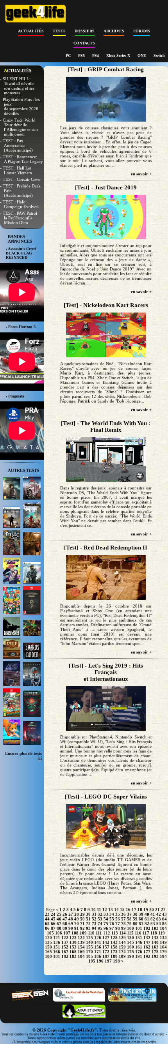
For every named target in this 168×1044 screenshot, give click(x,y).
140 (89, 942)
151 (56, 947)
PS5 (82, 55)
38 (135, 914)
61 (147, 919)
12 (104, 909)
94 (94, 928)
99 (123, 928)
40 (147, 914)
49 (76, 919)
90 (70, 928)
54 (106, 919)
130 (130, 937)
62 (152, 919)
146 (138, 942)
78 (123, 923)
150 (48, 947)
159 (122, 947)
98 (117, 928)
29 (82, 914)
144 (122, 942)
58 (129, 919)
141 (97, 942)
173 (114, 951)
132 (146, 937)
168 (73, 951)
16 (128, 909)
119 (161, 933)
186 (97, 956)
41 (152, 914)
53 (100, 919)
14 (116, 909)
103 (155, 928)
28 (76, 914)
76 (111, 923)
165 (48, 951)
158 (114, 947)
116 (138, 933)
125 (89, 937)
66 (53, 923)
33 (106, 914)
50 (82, 919)
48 (70, 919)
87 (53, 928)
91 (76, 928)
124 (81, 937)
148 (155, 942)
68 (65, 923)
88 (59, 928)
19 (145, 909)
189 (122, 956)
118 (153, 933)
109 (83, 933)
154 (81, 947)
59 (135, 919)
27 (70, 914)
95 (100, 928)
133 (155, 937)
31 (94, 914)
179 (163, 951)
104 (163, 928)
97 (111, 928)
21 (157, 909)
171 (97, 951)
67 (59, 923)
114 (122, 933)
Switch (159, 55)
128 (114, 937)
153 (73, 947)
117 (146, 933)
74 (100, 923)
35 (117, 914)
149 (163, 942)
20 (151, 909)
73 (94, 923)
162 (146, 947)
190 (130, 956)
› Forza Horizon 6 (21, 327)
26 (65, 914)
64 (164, 919)
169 (81, 951)
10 (93, 909)
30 (88, 914)
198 (116, 961)
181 (56, 956)
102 (146, 928)
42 (158, 914)
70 (76, 923)
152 (64, 947)
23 (47, 914)
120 (48, 937)
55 (111, 919)
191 (138, 956)
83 (152, 923)
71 (82, 923)
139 (81, 942)
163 (155, 947)
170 (89, 951)
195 (91, 961)
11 (99, 909)
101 (138, 928)
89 (65, 928)
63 (158, 919)
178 (155, 951)
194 (163, 956)
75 (106, 923)
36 (123, 914)
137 (64, 942)
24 (53, 914)
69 (70, 923)
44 (47, 919)
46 (59, 919)
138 (73, 942)
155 (89, 947)
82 (147, 923)
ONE (142, 55)
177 (146, 951)
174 (122, 951)
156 (97, 947)
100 (130, 928)
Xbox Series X (118, 55)
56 (117, 919)
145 (130, 942)
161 (138, 947)
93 (88, 928)
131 (138, 937)
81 (141, 923)
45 (53, 919)
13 (110, 909)
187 (105, 956)
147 (146, 942)
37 (129, 914)
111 (99, 933)
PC (69, 55)
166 (56, 951)
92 (82, 928)
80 (135, 923)
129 (122, 937)
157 (105, 947)
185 (89, 956)
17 (134, 909)
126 (97, 937)
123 (73, 937)
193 (155, 956)
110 (91, 933)
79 (129, 923)
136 (56, 942)
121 (56, 937)
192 (146, 956)
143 (114, 942)
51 (88, 919)
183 (73, 956)
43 (164, 914)
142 (105, 942)
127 (105, 937)
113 (114, 933)
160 (130, 947)
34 (111, 914)
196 (100, 961)
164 (163, 947)
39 (141, 914)
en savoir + (141, 173)
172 (105, 951)
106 (58, 933)
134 (163, 937)
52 (94, 919)
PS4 (96, 55)
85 (164, 923)
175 (130, 951)
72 (88, 923)
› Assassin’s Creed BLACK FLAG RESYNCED (21, 253)
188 (114, 956)
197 (108, 961)
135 (48, 942)
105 (50, 933)
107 (66, 933)
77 (117, 923)
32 (100, 914)
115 (130, 933)
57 (123, 919)
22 (163, 909)
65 (47, 923)
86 (47, 928)
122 (64, 937)
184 (81, 956)
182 (64, 956)
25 (59, 914)
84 (158, 923)
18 (140, 909)
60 (141, 919)
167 (64, 951)
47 (65, 919)
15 (122, 909)
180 (48, 956)
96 (106, 928)
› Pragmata (15, 396)
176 (138, 951)
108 (75, 933)
